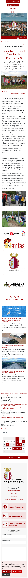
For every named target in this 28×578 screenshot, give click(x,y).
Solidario (23, 93)
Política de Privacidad (14, 495)
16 (23, 441)
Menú (21, 37)
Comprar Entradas (14, 1)
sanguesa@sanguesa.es (14, 490)
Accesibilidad (14, 496)
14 (17, 441)
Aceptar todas (7, 571)
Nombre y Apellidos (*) (7, 534)
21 (17, 445)
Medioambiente (15, 93)
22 (20, 445)
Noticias (7, 41)
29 (20, 448)
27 (14, 448)
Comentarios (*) (5, 546)
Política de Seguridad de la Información (14, 499)
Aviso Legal (14, 493)
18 (7, 445)
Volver (25, 45)
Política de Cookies (14, 498)
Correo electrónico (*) (7, 540)
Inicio (2, 41)
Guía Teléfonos (14, 5)
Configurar (6, 574)
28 (17, 448)
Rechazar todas (17, 571)
